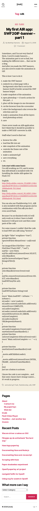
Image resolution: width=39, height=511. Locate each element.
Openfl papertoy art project (14, 469)
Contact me (9, 404)
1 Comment (21, 46)
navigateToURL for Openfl (13, 474)
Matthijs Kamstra (14, 43)
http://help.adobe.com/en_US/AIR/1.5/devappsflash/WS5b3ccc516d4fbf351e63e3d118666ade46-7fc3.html (19, 186)
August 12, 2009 (30, 43)
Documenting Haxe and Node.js (15, 450)
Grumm (5, 422)
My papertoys (10, 407)
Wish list (7, 410)
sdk (30, 385)
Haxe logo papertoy (10, 445)
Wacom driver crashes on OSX (15, 433)
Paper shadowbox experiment (15, 464)
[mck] (19, 4)
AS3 (16, 24)
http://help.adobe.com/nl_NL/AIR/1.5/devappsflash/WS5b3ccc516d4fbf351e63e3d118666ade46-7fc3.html (19, 196)
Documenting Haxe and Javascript (17, 455)
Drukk (4, 413)
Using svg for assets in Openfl (15, 479)
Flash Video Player (10, 416)
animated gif (9, 385)
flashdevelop (23, 385)
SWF (34, 385)
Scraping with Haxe (10, 460)
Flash (21, 24)
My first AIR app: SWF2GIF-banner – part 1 (19, 33)
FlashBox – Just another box (14, 419)
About (4, 401)
